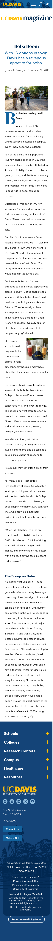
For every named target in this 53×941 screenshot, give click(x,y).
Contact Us (12, 829)
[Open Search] (41, 4)
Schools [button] (11, 733)
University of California (25, 889)
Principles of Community (25, 885)
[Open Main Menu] (34, 4)
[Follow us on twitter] (25, 801)
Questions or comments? (26, 877)
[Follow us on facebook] (5, 801)
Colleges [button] (11, 742)
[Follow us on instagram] (12, 801)
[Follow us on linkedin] (18, 801)
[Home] (20, 790)
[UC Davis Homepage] (12, 4)
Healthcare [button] (13, 768)
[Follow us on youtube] (32, 801)
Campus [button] (11, 760)
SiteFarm (25, 909)
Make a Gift (12, 838)
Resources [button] (13, 777)
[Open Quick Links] (47, 4)
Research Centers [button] (19, 751)
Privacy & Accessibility (25, 881)
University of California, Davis (23, 863)
